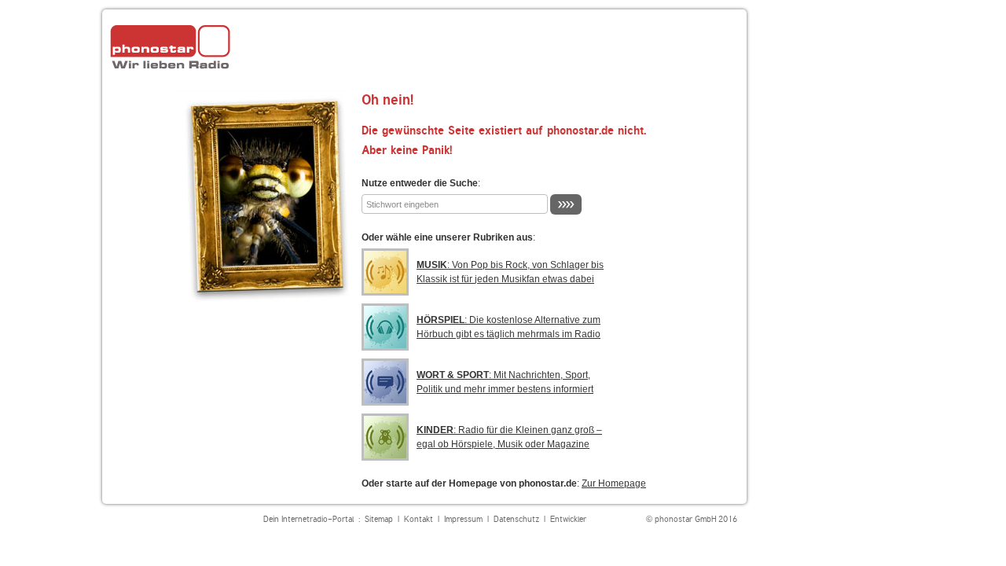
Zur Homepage (614, 483)
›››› (566, 204)
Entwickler (568, 519)
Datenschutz (516, 519)
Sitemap (379, 519)
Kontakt (418, 519)
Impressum (463, 519)
